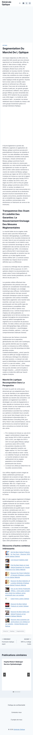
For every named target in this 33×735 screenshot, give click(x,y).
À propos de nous (16, 719)
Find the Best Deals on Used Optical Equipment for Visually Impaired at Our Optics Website (17, 567)
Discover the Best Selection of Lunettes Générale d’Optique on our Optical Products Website (17, 583)
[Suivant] (28, 675)
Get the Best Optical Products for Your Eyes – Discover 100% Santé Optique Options (17, 554)
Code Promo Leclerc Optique (20, 598)
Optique (5, 45)
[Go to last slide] (4, 675)
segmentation (20, 631)
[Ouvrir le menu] (19, 3)
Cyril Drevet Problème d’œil (19, 560)
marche (5, 631)
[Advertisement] (16, 25)
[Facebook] (23, 3)
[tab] (13, 691)
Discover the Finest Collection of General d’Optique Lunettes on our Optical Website (17, 575)
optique (12, 631)
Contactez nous (16, 712)
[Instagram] (29, 3)
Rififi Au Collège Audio (26, 641)
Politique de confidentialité (16, 705)
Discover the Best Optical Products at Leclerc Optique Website (17, 606)
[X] (26, 3)
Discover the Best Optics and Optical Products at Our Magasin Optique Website (17, 614)
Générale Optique (19, 729)
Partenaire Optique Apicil (8, 641)
